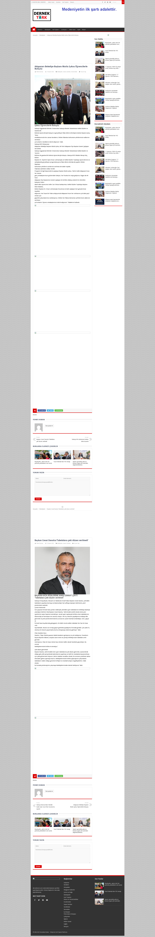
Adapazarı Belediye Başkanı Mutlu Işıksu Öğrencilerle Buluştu (79, 805)
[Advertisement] (62, 50)
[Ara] (123, 2)
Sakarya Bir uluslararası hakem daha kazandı (80, 439)
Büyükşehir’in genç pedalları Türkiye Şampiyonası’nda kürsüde (113, 100)
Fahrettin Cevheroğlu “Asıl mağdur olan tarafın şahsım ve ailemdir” (112, 84)
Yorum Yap (83, 71)
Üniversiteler (74, 71)
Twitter (51, 410)
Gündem (68, 71)
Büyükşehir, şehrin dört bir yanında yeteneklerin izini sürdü (112, 44)
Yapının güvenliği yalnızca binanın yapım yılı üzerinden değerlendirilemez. (80, 463)
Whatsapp (59, 410)
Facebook (42, 410)
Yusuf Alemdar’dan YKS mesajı (62, 461)
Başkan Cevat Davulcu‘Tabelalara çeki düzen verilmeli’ (45, 439)
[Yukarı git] (151, 934)
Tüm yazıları (48, 425)
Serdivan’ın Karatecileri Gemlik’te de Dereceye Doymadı (111, 92)
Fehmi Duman (39, 71)
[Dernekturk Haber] (41, 25)
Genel (64, 71)
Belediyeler (60, 71)
